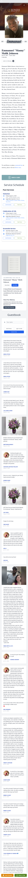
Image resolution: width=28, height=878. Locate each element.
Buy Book (15, 285)
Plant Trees (19, 204)
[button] (14, 426)
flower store (18, 167)
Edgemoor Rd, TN (10, 235)
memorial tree (19, 165)
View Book (7, 285)
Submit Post (14, 332)
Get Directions (8, 204)
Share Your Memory (9, 307)
